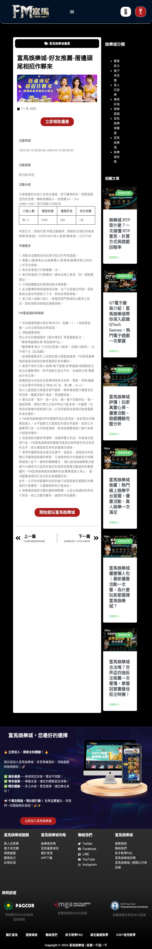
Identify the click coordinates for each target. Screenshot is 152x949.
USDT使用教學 (126, 935)
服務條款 (121, 843)
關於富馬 (47, 853)
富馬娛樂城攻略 (125, 858)
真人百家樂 (117, 89)
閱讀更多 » (114, 257)
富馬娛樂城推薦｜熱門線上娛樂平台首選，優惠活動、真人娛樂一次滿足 (119, 496)
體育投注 (10, 858)
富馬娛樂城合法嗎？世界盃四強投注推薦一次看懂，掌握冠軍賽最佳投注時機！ (119, 678)
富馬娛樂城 (117, 142)
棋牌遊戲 (10, 853)
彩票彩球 (10, 862)
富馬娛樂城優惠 (59, 43)
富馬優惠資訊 (50, 848)
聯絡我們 (121, 848)
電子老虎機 (117, 75)
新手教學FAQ (123, 853)
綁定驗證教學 (99, 935)
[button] (72, 12)
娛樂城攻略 (117, 157)
